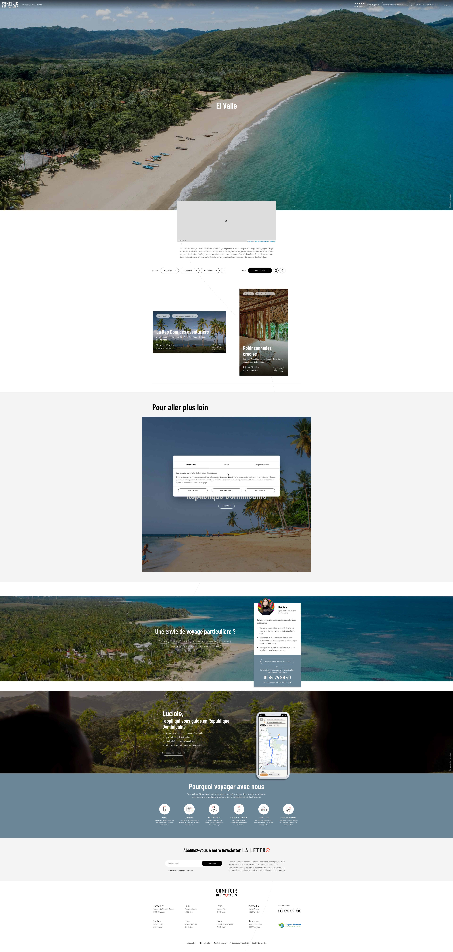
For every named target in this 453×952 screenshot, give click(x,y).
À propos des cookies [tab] (262, 464)
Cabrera (216, 646)
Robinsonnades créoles (257, 351)
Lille (187, 905)
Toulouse (254, 920)
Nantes (157, 920)
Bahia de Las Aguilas (190, 646)
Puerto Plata (175, 646)
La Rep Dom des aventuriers (182, 331)
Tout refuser (193, 490)
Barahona (205, 646)
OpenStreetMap (259, 241)
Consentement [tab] (191, 464)
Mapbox (250, 241)
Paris (219, 920)
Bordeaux (158, 905)
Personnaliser (225, 490)
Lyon (219, 905)
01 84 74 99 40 (277, 677)
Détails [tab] (226, 464)
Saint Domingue (211, 641)
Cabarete (164, 641)
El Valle (174, 641)
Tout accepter (260, 490)
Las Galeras (225, 641)
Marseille (254, 905)
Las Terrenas (196, 641)
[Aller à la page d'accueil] (10, 5)
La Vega (184, 641)
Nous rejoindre (205, 943)
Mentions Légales (220, 943)
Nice (187, 920)
